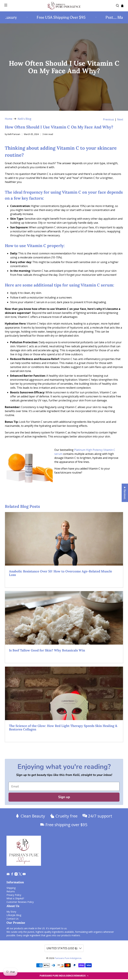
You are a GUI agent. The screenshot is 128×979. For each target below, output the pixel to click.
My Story (11, 911)
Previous (108, 119)
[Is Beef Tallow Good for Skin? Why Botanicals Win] (64, 618)
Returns (10, 891)
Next (120, 119)
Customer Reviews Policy (20, 901)
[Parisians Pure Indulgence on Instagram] (16, 874)
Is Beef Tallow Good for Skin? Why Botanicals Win (47, 650)
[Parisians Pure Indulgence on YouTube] (24, 874)
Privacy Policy (13, 894)
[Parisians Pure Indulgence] (64, 6)
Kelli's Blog (24, 118)
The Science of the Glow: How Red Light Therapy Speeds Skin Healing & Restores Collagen (63, 727)
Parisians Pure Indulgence (68, 958)
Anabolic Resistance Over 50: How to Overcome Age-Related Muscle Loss (60, 573)
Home (8, 118)
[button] (64, 975)
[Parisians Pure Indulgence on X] (20, 874)
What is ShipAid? (15, 898)
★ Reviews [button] (125, 492)
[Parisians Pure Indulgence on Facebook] (12, 874)
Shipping (11, 887)
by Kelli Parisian (12, 134)
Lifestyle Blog (13, 915)
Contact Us (12, 918)
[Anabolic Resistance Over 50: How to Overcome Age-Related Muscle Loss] (64, 539)
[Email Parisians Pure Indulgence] (8, 874)
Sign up (64, 797)
